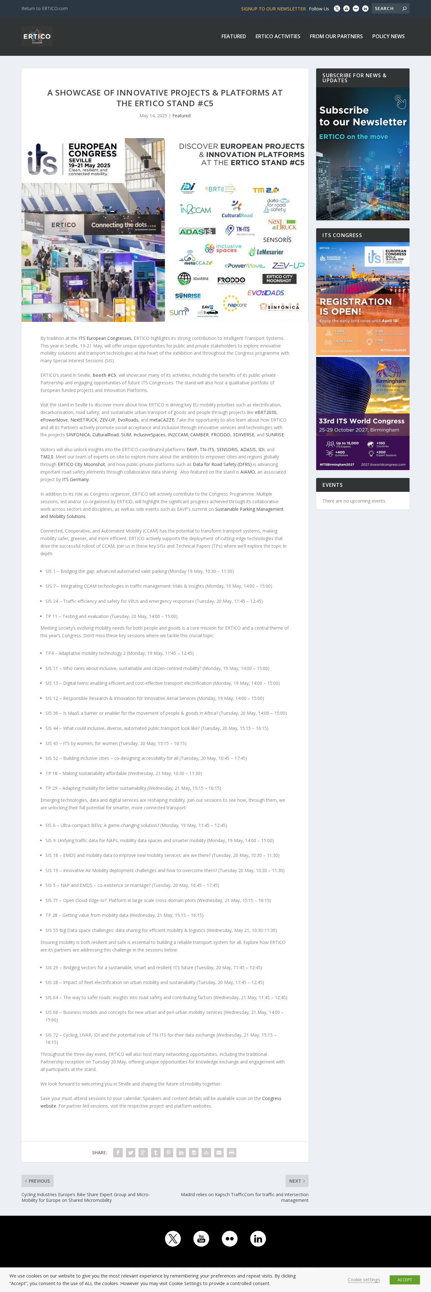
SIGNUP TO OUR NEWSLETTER (273, 9)
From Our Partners (336, 37)
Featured (233, 37)
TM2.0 (46, 457)
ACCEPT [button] (405, 1280)
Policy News (388, 37)
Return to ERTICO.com (44, 8)
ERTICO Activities (278, 37)
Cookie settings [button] (364, 1279)
